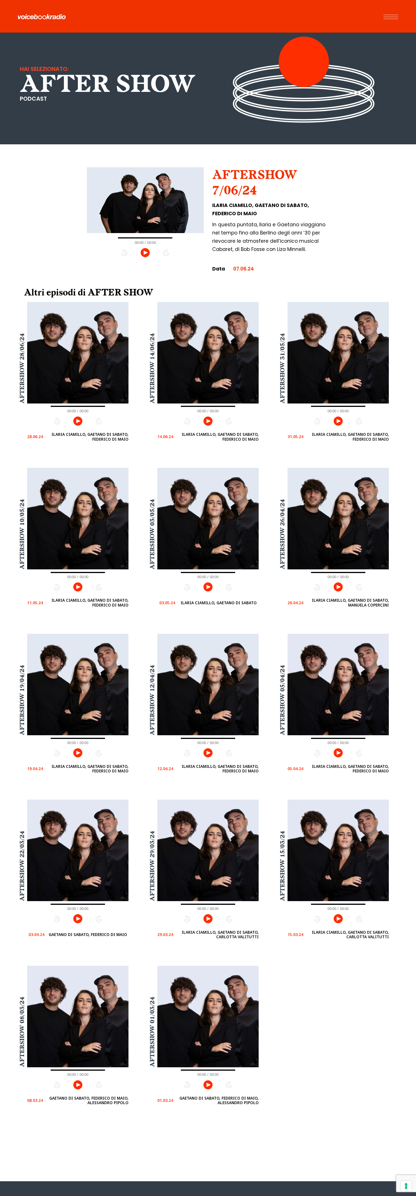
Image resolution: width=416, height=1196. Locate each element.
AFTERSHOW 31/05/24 (282, 368)
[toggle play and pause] (145, 252)
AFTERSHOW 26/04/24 (282, 534)
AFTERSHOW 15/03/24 (282, 866)
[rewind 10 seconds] (124, 252)
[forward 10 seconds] (166, 252)
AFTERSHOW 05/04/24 (282, 700)
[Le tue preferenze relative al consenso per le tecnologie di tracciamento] (406, 1186)
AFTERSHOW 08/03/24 (22, 1032)
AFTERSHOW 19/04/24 (22, 700)
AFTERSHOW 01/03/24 (152, 1032)
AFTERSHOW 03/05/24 (152, 534)
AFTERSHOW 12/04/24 (152, 700)
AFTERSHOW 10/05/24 (22, 534)
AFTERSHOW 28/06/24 (22, 368)
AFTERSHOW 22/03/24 (22, 866)
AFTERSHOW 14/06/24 (152, 368)
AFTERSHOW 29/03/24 (152, 866)
